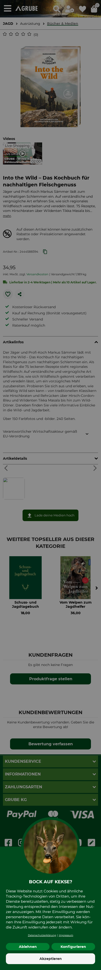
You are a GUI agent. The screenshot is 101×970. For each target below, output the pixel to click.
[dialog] (50, 485)
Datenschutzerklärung (42, 935)
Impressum (66, 935)
